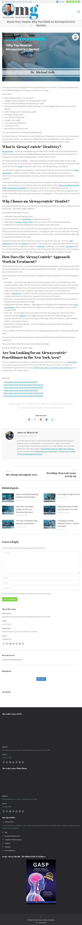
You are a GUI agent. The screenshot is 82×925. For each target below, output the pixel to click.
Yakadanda (51, 920)
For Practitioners (9, 38)
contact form (71, 362)
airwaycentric (39, 407)
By (43, 404)
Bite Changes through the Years (69, 494)
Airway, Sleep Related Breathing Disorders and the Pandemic (27, 495)
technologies (27, 219)
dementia (69, 246)
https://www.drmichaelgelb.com (26, 436)
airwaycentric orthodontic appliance (54, 407)
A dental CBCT (17, 293)
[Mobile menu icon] (78, 11)
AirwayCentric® (7, 151)
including (22, 316)
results (20, 166)
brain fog (41, 246)
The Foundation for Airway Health (46, 451)
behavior (24, 244)
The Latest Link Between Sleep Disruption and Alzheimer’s (26, 522)
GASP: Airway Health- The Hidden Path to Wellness (57, 449)
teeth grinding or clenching (16, 188)
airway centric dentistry (28, 407)
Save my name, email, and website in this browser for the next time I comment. (27, 594)
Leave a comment (67, 404)
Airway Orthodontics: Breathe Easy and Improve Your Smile (68, 508)
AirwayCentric (8, 35)
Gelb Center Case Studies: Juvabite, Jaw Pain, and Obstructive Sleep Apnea (25, 509)
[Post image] (8, 497)
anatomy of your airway (24, 222)
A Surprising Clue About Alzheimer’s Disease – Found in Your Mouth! (68, 523)
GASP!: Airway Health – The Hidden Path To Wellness (52, 368)
